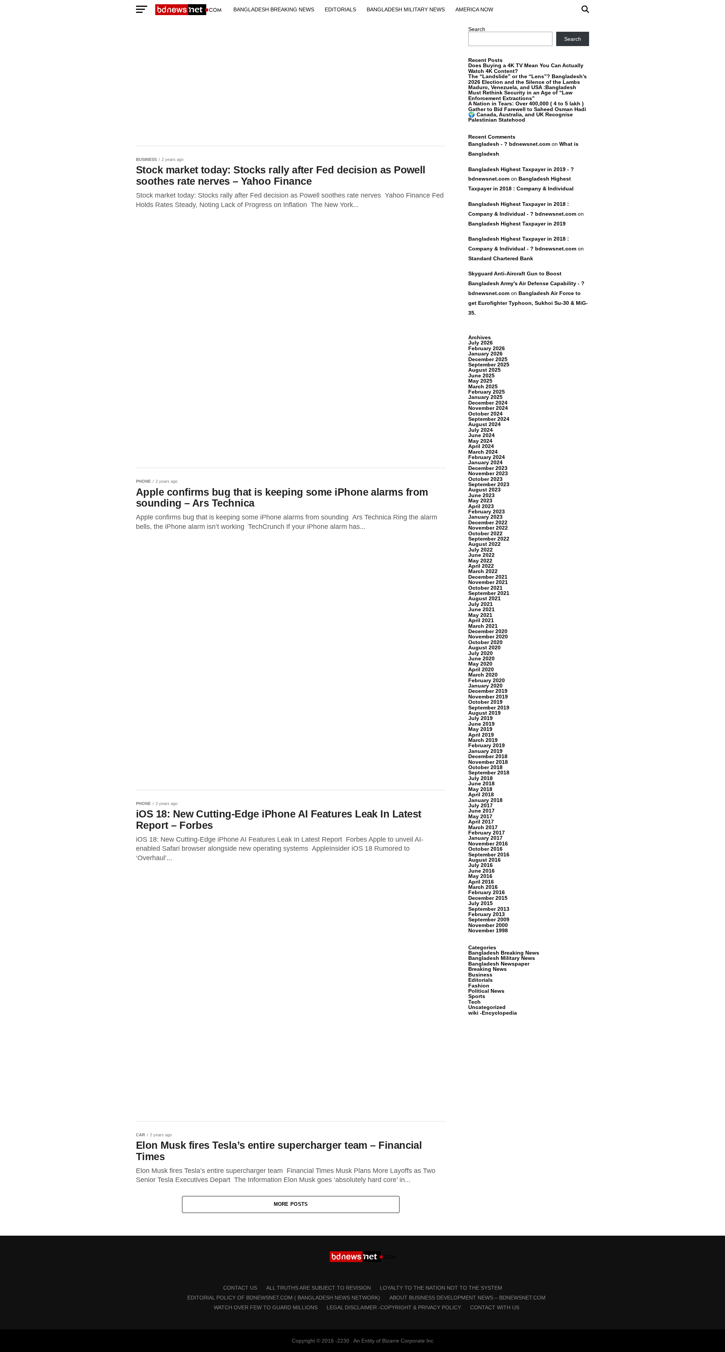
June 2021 (481, 609)
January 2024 (485, 462)
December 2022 (488, 522)
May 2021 (480, 615)
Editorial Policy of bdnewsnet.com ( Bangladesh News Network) (283, 1298)
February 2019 (486, 745)
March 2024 (483, 452)
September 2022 (488, 539)
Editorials (340, 9)
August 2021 (484, 598)
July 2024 (480, 430)
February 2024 (486, 457)
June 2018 (481, 783)
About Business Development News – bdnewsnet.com (467, 1298)
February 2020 (486, 680)
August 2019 (484, 713)
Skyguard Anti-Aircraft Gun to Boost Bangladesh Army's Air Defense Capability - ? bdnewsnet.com (526, 283)
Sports (476, 996)
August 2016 (484, 860)
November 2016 (488, 844)
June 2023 (481, 495)
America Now (474, 9)
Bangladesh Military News (406, 9)
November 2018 (488, 762)
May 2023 (480, 501)
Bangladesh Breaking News (273, 9)
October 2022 (485, 533)
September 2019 (488, 708)
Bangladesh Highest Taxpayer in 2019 (517, 224)
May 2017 (480, 816)
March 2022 (483, 571)
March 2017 (483, 827)
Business (480, 975)
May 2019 (480, 729)
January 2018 (485, 800)
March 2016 (483, 887)
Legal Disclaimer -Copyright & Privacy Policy (394, 1307)
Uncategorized (487, 1007)
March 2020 (483, 675)
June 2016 (481, 871)
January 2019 (485, 751)
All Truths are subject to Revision (318, 1288)
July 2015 (480, 903)
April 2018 (481, 794)
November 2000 (488, 925)
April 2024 (481, 446)
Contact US (240, 1288)
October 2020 (485, 642)
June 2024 (481, 435)
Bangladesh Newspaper (498, 964)
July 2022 (480, 550)
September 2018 (488, 772)
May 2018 (480, 789)
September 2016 (488, 854)
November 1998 (488, 930)
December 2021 (488, 577)
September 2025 (488, 365)
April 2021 (481, 620)
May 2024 (480, 441)
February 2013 (486, 914)
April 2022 (481, 566)
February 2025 (486, 392)
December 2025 (488, 359)
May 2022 (480, 561)
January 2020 (485, 686)
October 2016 (485, 849)
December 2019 (488, 691)
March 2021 (483, 626)
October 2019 (485, 702)
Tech (474, 1002)
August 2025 (484, 370)
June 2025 (481, 375)
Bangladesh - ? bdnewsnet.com (509, 144)
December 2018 (488, 756)
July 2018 (480, 778)
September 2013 (488, 909)
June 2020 (481, 658)
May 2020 (480, 664)
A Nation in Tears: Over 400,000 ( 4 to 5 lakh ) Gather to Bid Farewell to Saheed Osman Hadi (527, 106)
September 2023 (488, 484)
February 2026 (486, 348)
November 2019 (488, 697)
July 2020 (480, 653)
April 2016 (481, 882)
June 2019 (481, 724)
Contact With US (494, 1307)
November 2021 (488, 582)
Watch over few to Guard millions (266, 1307)
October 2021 (485, 588)
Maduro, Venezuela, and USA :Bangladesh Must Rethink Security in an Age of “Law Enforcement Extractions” (522, 92)
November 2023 (488, 473)
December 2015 (488, 898)
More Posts (291, 1204)
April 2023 (481, 506)
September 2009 (488, 919)
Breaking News (487, 969)
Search (476, 29)
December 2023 (488, 468)
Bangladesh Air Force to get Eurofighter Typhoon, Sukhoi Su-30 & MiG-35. (528, 303)
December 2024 (488, 403)
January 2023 (485, 517)
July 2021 (480, 604)
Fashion (478, 986)
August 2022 (484, 544)
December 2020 (488, 631)
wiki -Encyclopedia (492, 1013)
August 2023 (484, 490)
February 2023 (486, 511)
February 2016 (486, 892)
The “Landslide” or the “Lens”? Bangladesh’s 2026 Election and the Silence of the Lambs (527, 79)
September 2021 (488, 593)
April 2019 (481, 735)
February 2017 (486, 833)
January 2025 (485, 397)
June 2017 (481, 811)
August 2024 (484, 424)
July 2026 (480, 343)
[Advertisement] (291, 82)
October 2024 (485, 414)
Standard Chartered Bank (500, 258)
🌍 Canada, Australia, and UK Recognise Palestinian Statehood (520, 117)
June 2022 (481, 555)
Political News (486, 991)
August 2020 (484, 647)
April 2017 (481, 822)
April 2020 (481, 669)
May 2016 (480, 876)
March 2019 (483, 740)
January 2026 (485, 354)
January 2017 (485, 838)
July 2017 (480, 805)
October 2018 (485, 767)
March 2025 (483, 386)
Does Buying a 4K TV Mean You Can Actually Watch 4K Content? (525, 68)
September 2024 (488, 419)
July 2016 (480, 865)
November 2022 (488, 528)
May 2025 (480, 381)
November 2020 (488, 637)
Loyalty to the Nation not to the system (441, 1288)
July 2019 (480, 718)
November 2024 (488, 408)
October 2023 (485, 479)
